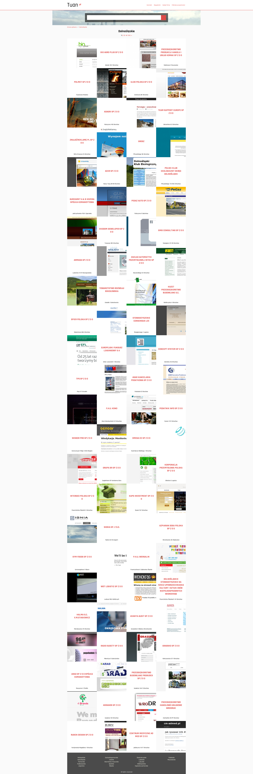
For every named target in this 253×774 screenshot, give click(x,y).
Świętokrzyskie (141, 758)
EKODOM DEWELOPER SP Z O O (111, 230)
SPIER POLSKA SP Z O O (82, 319)
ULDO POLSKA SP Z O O (141, 82)
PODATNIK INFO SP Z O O (171, 408)
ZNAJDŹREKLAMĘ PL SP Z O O (82, 141)
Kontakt (149, 5)
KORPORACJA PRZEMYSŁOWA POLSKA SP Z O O (171, 467)
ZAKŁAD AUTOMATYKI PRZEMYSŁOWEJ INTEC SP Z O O (141, 260)
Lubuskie (141, 762)
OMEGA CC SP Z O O (141, 438)
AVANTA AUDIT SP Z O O (141, 616)
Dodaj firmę (166, 5)
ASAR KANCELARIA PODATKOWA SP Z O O (141, 379)
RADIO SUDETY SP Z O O (112, 645)
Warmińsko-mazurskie (111, 762)
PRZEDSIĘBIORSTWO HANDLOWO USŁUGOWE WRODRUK (171, 705)
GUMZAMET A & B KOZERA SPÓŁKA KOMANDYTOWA (82, 201)
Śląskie (111, 766)
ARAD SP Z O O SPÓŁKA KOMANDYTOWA (82, 675)
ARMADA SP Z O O (82, 260)
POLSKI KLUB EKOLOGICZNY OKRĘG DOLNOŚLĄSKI (171, 171)
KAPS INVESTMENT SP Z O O (141, 497)
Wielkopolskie (141, 764)
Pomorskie (81, 762)
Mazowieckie (172, 760)
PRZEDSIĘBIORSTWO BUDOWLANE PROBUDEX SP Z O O (141, 675)
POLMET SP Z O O (82, 82)
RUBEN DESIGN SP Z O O (82, 734)
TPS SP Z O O (82, 378)
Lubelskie (141, 760)
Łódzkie (111, 760)
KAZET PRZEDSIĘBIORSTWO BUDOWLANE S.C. (171, 289)
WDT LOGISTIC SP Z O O (112, 586)
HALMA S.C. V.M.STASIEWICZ (82, 616)
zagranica (81, 766)
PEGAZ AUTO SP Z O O (141, 200)
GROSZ (141, 141)
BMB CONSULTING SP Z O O (171, 230)
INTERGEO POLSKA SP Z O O (82, 497)
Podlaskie (172, 758)
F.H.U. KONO (111, 408)
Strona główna (72, 27)
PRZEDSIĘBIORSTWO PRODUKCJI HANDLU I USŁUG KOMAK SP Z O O (171, 52)
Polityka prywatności (178, 5)
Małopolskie (81, 758)
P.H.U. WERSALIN (141, 556)
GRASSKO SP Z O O (170, 645)
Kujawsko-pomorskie (141, 766)
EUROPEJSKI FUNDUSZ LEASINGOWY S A (111, 349)
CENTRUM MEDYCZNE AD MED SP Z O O (141, 735)
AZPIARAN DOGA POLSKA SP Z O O (171, 527)
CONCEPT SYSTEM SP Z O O (171, 349)
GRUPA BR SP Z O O (112, 467)
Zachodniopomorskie (111, 758)
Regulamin (157, 5)
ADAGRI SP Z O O (111, 111)
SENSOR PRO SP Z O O (82, 438)
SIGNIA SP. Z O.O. (112, 527)
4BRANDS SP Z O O (111, 705)
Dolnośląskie (81, 760)
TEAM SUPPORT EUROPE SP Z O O (171, 112)
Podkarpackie (81, 764)
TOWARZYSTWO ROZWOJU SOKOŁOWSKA (111, 290)
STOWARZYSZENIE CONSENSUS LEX (141, 319)
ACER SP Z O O (111, 171)
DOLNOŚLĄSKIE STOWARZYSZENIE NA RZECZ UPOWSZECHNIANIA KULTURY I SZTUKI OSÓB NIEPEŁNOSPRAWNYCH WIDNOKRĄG (171, 586)
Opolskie (111, 764)
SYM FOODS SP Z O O (82, 556)
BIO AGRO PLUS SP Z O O (111, 52)
